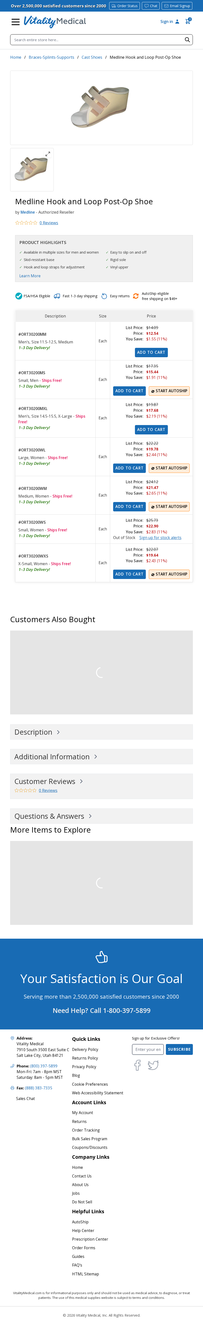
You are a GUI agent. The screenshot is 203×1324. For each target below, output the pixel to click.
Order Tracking (86, 1130)
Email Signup (180, 5)
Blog (76, 1075)
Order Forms (83, 1247)
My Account (82, 1112)
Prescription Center (90, 1239)
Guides (78, 1256)
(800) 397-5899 (43, 1066)
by (17, 212)
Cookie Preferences (90, 1084)
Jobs (76, 1193)
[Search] (187, 39)
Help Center (83, 1230)
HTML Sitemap (85, 1274)
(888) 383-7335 (38, 1088)
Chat (153, 5)
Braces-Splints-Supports (51, 57)
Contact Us (82, 1176)
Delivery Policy (85, 1049)
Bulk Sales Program (89, 1138)
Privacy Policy (84, 1066)
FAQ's (77, 1265)
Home (15, 57)
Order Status (127, 5)
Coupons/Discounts (89, 1147)
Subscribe (179, 1049)
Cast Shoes (92, 57)
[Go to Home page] (55, 22)
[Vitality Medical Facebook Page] (137, 1065)
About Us (80, 1184)
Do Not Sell (82, 1202)
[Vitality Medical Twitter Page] (153, 1065)
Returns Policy (85, 1058)
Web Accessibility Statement (97, 1093)
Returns (79, 1121)
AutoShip (80, 1222)
